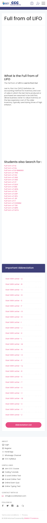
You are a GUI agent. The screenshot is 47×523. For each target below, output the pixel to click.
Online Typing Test (12, 486)
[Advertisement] (23, 48)
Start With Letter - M (14, 344)
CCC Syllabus (10, 459)
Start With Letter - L (14, 338)
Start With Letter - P (14, 360)
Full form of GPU (11, 196)
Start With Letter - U (14, 387)
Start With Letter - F (14, 306)
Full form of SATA (11, 210)
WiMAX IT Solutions (31, 518)
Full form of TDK (11, 205)
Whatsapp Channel (13, 455)
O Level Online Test (13, 476)
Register (8, 448)
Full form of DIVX (11, 184)
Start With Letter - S (14, 377)
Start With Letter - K (14, 333)
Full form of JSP (10, 198)
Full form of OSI (10, 191)
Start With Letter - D (14, 295)
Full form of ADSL (11, 189)
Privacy (25, 515)
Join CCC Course (12, 469)
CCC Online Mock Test (11, 3)
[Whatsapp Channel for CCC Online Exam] (38, 4)
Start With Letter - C (14, 290)
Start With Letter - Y (14, 409)
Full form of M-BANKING (14, 170)
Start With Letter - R (14, 371)
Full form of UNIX (11, 177)
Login (7, 445)
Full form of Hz (10, 166)
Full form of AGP (11, 194)
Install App (9, 452)
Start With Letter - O (14, 355)
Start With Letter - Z (14, 415)
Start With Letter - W (14, 398)
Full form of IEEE (10, 187)
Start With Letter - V (14, 393)
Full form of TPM (11, 173)
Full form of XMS (11, 180)
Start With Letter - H (14, 317)
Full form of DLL (10, 168)
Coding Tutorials (11, 472)
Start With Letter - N (14, 349)
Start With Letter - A (14, 279)
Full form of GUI (10, 175)
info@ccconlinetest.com (15, 496)
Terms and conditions (10, 515)
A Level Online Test (13, 479)
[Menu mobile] (43, 4)
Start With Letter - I (14, 322)
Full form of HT (10, 182)
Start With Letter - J (14, 328)
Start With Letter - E (14, 300)
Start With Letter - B (14, 284)
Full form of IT (10, 201)
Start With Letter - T (14, 382)
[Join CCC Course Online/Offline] (32, 4)
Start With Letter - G (14, 311)
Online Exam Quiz (12, 483)
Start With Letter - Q (14, 366)
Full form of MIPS (11, 208)
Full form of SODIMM (12, 203)
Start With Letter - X (14, 404)
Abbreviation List (23, 424)
